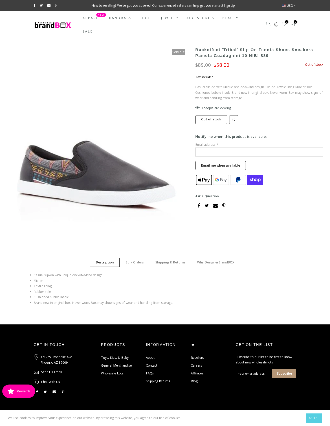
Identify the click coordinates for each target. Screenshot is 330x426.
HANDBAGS (120, 18)
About (150, 357)
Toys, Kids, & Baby (115, 357)
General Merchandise (116, 365)
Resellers (197, 357)
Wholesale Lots (112, 373)
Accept (314, 418)
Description (105, 262)
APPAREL (94, 16)
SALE (88, 31)
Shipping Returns (158, 381)
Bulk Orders (134, 262)
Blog (194, 381)
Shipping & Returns (170, 262)
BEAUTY (230, 18)
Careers (196, 365)
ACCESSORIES (200, 18)
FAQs (150, 373)
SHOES (146, 18)
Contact (151, 365)
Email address (206, 144)
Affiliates (197, 373)
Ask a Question (207, 196)
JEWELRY (170, 18)
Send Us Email (51, 372)
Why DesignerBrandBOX (215, 262)
